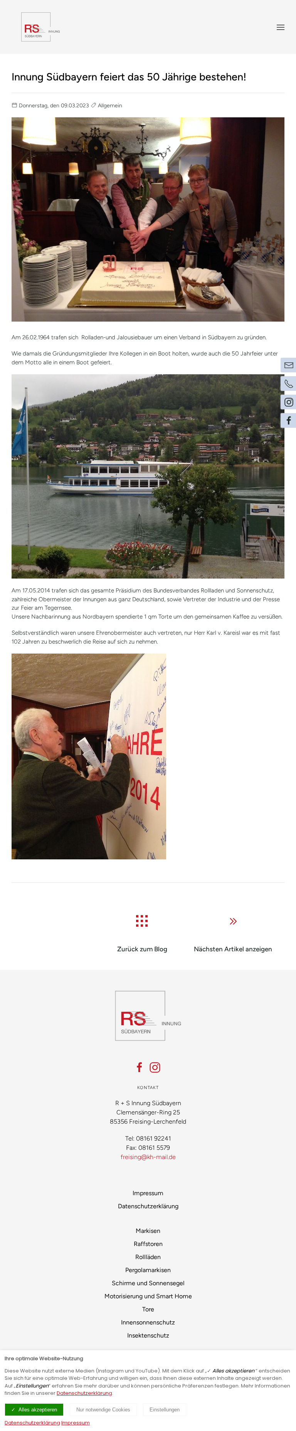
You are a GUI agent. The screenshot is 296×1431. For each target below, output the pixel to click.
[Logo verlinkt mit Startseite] (40, 27)
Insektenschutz (148, 1335)
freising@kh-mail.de (148, 1157)
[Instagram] (155, 1067)
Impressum (148, 1193)
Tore (148, 1309)
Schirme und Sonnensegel (148, 1283)
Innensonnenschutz (148, 1322)
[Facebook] (139, 1067)
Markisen (148, 1230)
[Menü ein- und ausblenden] (280, 27)
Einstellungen (165, 1410)
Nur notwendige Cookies (103, 1410)
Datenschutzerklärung (148, 1206)
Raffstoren (148, 1244)
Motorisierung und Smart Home (148, 1296)
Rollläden (148, 1257)
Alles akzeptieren (37, 1410)
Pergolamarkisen (148, 1270)
